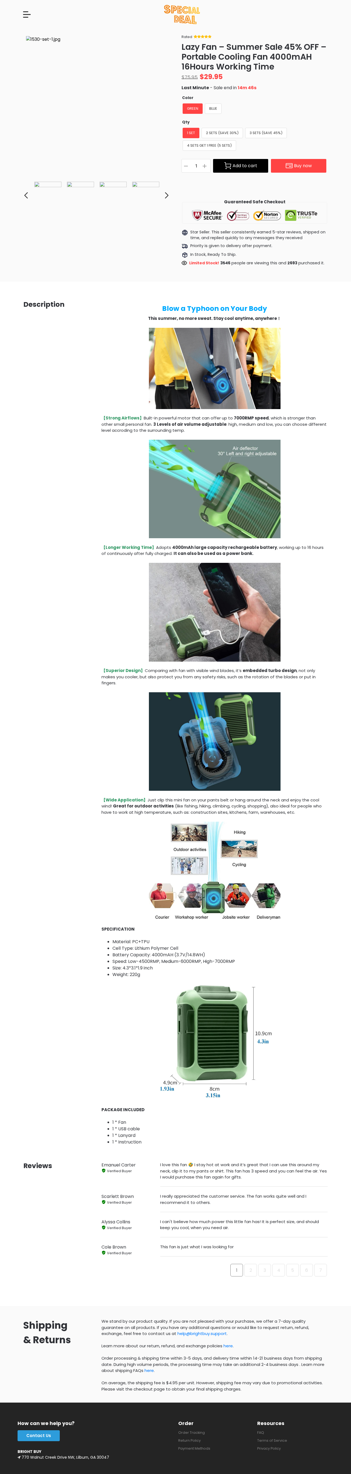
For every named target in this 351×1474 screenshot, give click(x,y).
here (228, 1346)
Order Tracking (191, 1432)
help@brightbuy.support (202, 1333)
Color (187, 97)
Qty (186, 122)
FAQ (260, 1432)
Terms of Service (272, 1440)
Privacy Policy (269, 1448)
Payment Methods (194, 1448)
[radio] (193, 108)
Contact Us (38, 1435)
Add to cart (245, 166)
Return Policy (189, 1440)
